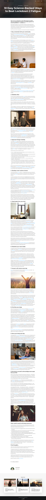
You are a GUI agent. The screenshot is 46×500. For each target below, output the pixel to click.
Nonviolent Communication (23, 88)
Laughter (13, 72)
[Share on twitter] (11, 461)
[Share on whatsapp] (15, 461)
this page (21, 428)
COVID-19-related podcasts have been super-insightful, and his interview (23, 90)
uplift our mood (16, 368)
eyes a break (30, 292)
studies (15, 45)
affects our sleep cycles (15, 318)
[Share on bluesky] (16, 461)
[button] (10, 483)
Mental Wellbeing (20, 5)
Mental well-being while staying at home (27, 432)
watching (31, 263)
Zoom (16, 46)
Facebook (25, 69)
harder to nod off (30, 308)
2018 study (13, 250)
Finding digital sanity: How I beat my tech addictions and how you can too (23, 490)
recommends (22, 310)
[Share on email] (17, 461)
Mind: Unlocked (13, 437)
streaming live (14, 301)
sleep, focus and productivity (28, 225)
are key (29, 33)
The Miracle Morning (29, 184)
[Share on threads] (12, 461)
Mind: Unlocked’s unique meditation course (16, 329)
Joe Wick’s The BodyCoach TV (18, 340)
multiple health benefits (22, 367)
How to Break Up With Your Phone (24, 242)
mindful (15, 141)
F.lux (27, 320)
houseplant (24, 298)
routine (18, 172)
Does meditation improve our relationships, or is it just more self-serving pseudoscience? (35, 490)
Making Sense (20, 258)
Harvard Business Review (22, 400)
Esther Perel (21, 91)
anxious (12, 99)
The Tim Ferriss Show (14, 258)
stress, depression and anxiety (31, 223)
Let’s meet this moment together (21, 130)
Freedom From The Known (25, 167)
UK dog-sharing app (18, 305)
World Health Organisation (28, 433)
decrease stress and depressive (19, 99)
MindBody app (27, 342)
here (19, 181)
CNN (14, 179)
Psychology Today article (16, 436)
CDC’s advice (20, 249)
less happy (17, 143)
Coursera (20, 183)
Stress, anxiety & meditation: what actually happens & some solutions (9, 490)
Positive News (21, 257)
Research (25, 35)
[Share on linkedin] (14, 461)
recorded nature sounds (17, 299)
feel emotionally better (22, 260)
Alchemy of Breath (23, 135)
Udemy (17, 183)
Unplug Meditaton (24, 134)
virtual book (15, 47)
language (18, 182)
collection (22, 437)
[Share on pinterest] (13, 461)
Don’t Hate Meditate (13, 137)
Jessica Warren (21, 458)
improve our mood (30, 298)
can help (16, 174)
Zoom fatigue (15, 49)
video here (30, 168)
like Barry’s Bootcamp (29, 339)
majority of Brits (28, 221)
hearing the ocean (24, 299)
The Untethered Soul (18, 166)
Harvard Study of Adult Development (19, 34)
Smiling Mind (21, 131)
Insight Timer (14, 129)
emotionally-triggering (18, 87)
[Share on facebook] (10, 461)
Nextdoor (30, 69)
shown (24, 96)
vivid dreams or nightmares (22, 309)
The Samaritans (13, 430)
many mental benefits (22, 336)
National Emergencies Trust (20, 82)
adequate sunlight (23, 303)
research (21, 297)
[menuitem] (36, 1)
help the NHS (30, 82)
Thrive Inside (31, 131)
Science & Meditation (12, 480)
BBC (12, 179)
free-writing (16, 393)
